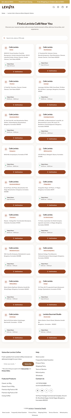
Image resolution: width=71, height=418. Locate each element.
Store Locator (40, 357)
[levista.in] (8, 7)
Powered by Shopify (40, 408)
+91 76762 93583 (41, 383)
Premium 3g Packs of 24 (9, 392)
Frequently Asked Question (44, 360)
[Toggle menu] (67, 7)
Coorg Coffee (6, 396)
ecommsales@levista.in (43, 385)
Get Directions (19, 71)
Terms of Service (41, 369)
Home (3, 13)
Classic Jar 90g (7, 383)
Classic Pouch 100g (8, 386)
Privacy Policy (40, 363)
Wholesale (39, 375)
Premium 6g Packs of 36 (9, 389)
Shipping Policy (41, 366)
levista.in (31, 408)
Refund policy (40, 372)
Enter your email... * (10, 364)
